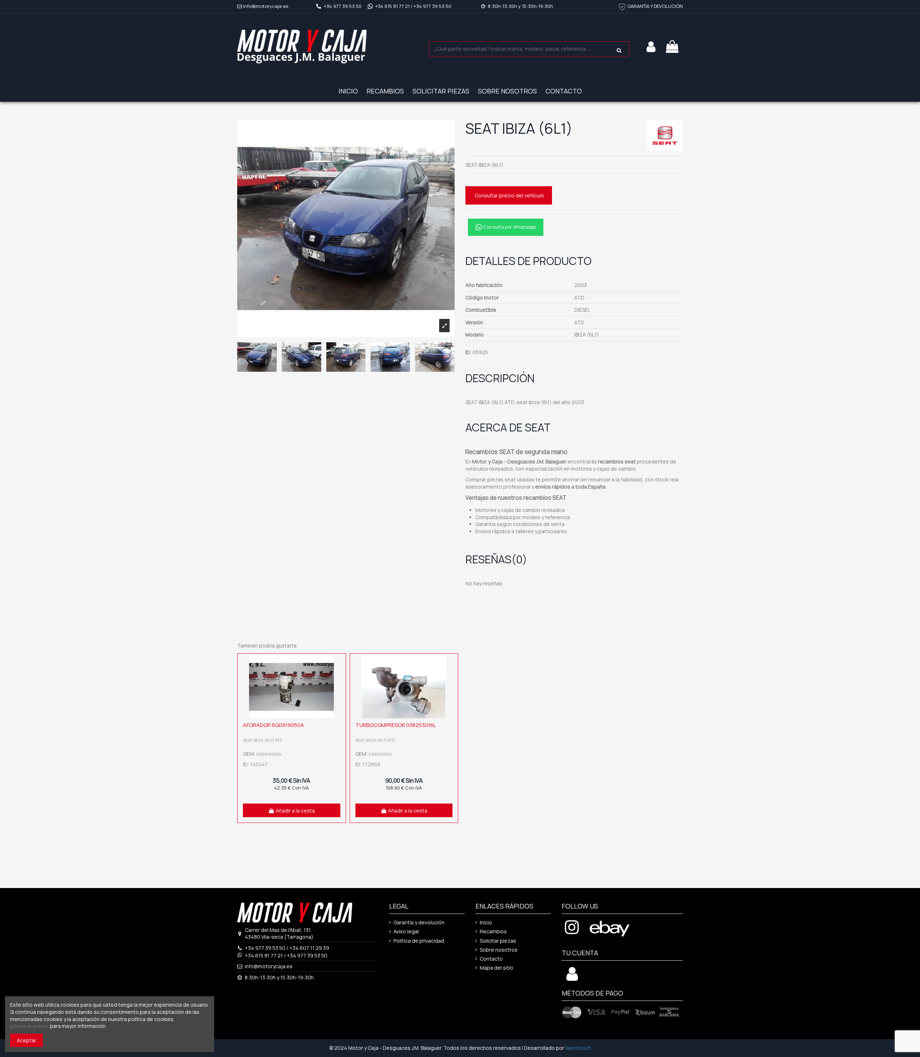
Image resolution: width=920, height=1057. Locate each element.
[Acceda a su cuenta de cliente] (572, 977)
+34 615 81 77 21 (392, 6)
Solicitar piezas (498, 940)
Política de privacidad (419, 940)
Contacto (491, 958)
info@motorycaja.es (265, 6)
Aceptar (26, 1040)
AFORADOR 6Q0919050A (273, 725)
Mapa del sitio (496, 967)
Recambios (493, 931)
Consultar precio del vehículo (509, 195)
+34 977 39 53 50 (343, 6)
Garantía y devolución (419, 922)
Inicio (486, 922)
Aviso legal (406, 931)
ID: (468, 352)
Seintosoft (578, 1047)
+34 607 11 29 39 (309, 947)
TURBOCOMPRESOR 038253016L (395, 725)
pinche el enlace (29, 1025)
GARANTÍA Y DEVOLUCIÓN (655, 6)
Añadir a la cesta (295, 810)
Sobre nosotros (499, 949)
